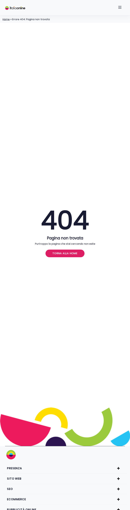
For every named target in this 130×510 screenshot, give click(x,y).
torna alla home (65, 253)
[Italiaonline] (15, 8)
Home (6, 19)
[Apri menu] (119, 7)
